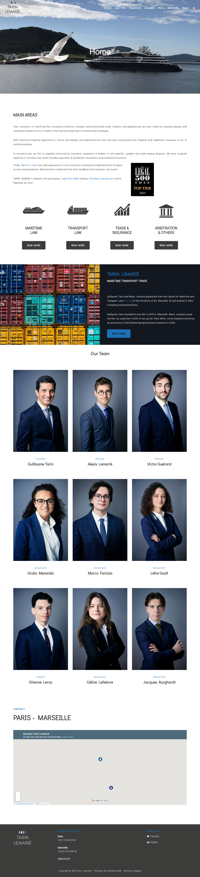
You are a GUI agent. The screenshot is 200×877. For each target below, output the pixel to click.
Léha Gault (159, 573)
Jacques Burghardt (159, 682)
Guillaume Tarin (40, 464)
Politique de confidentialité (107, 870)
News (185, 7)
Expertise (135, 7)
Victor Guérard (159, 464)
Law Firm (120, 7)
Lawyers (149, 7)
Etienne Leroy (40, 682)
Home (107, 7)
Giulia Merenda (41, 573)
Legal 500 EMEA (70, 178)
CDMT (127, 300)
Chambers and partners (101, 178)
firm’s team (31, 165)
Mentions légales (132, 870)
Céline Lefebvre (100, 682)
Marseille (173, 7)
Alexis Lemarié (100, 464)
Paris (161, 7)
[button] (33, 245)
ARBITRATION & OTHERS (166, 230)
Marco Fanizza (100, 573)
